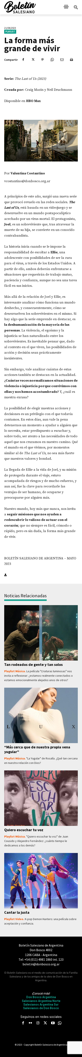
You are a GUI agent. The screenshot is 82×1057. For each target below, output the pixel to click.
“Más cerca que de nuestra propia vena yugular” (37, 749)
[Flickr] (30, 1023)
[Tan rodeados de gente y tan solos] (41, 633)
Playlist (10, 31)
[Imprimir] (71, 59)
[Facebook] (23, 59)
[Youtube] (53, 1023)
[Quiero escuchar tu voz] (41, 798)
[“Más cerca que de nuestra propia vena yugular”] (41, 715)
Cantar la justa (16, 912)
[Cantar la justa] (41, 881)
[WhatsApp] (52, 59)
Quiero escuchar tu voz (23, 829)
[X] (33, 59)
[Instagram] (38, 1023)
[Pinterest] (42, 59)
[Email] (62, 59)
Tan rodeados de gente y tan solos (33, 664)
